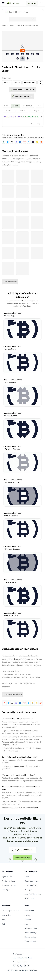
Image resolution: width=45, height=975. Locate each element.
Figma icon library (9, 885)
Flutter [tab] (22, 111)
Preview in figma (8, 881)
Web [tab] (6, 106)
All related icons (10, 281)
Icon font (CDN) (31, 885)
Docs (41, 138)
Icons (12, 25)
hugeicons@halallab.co (22, 958)
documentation (19, 766)
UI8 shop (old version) (10, 911)
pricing (15, 138)
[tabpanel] (22, 120)
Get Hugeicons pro (22, 857)
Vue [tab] (39, 106)
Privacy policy (30, 932)
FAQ (3, 924)
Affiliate (30, 911)
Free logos (6, 889)
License (28, 919)
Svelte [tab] (8, 111)
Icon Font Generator (33, 894)
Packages (28, 889)
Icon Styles (6, 915)
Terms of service (31, 941)
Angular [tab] (36, 111)
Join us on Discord (32, 928)
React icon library (32, 881)
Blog (3, 919)
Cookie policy (30, 937)
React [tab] (15, 106)
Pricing (27, 915)
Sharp (16, 659)
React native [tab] (27, 106)
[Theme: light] (41, 3)
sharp (20, 25)
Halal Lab (17, 970)
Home (4, 25)
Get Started (32, 3)
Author (27, 924)
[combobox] (22, 19)
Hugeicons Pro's (17, 683)
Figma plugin (7, 876)
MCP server (29, 898)
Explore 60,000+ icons (12, 694)
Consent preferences (20, 962)
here (16, 751)
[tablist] (22, 108)
